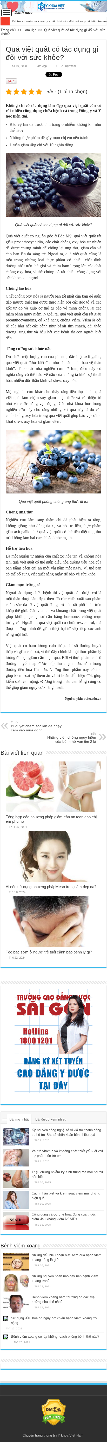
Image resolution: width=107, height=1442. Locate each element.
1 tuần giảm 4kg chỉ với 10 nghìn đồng (41, 145)
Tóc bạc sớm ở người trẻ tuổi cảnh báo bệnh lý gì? (49, 952)
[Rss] (54, 1429)
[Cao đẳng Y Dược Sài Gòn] (53, 1041)
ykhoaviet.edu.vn (88, 699)
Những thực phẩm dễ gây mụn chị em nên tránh (49, 137)
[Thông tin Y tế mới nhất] (53, 6)
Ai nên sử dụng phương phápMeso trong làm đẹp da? (51, 886)
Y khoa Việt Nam (70, 1435)
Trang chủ (8, 30)
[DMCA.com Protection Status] (54, 1412)
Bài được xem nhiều (50, 1119)
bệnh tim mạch (71, 326)
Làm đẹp (29, 30)
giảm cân (36, 657)
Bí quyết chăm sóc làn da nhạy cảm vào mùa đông (36, 726)
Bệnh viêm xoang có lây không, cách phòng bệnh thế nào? (55, 1336)
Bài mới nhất (19, 1119)
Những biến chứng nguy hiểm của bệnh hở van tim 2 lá (71, 738)
